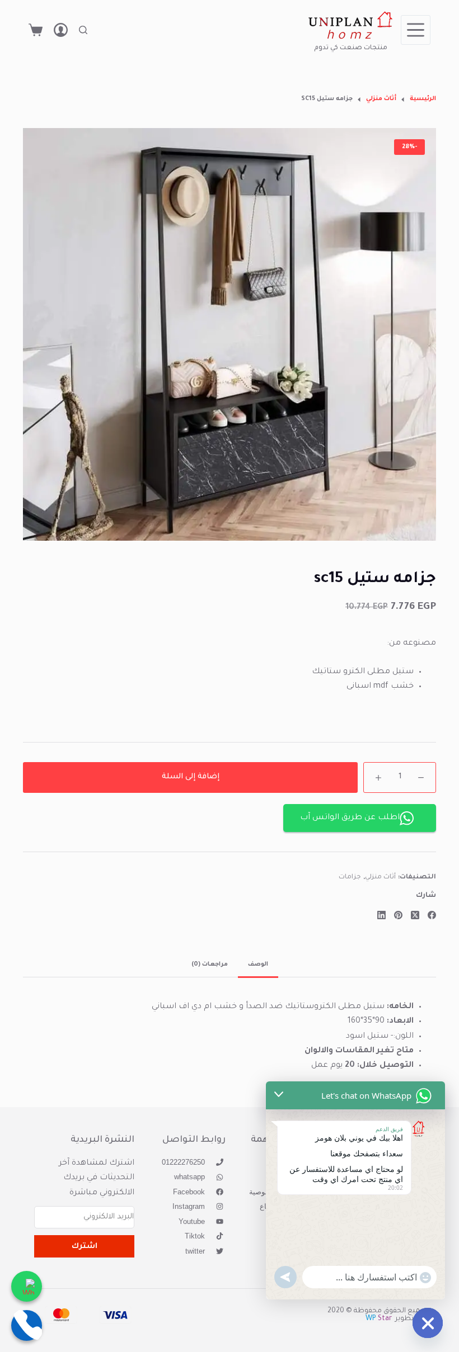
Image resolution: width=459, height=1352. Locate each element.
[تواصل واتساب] (26, 1286)
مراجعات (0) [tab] (209, 964)
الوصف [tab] (258, 964)
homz (350, 37)
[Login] (61, 30)
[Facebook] (432, 915)
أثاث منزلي (380, 877)
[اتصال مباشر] (26, 1325)
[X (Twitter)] (415, 915)
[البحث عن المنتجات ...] (83, 30)
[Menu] (415, 30)
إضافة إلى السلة (190, 777)
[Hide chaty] (428, 1323)
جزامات (350, 877)
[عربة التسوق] (36, 30)
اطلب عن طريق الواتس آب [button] (350, 818)
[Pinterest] (398, 915)
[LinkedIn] (381, 915)
